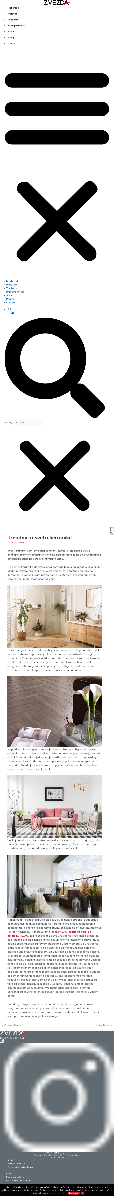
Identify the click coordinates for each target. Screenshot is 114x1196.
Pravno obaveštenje (16, 1164)
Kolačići (11, 1160)
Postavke (61, 1193)
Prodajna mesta (16, 25)
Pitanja (11, 37)
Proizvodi (12, 13)
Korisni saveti (15, 542)
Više (54, 1193)
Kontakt (11, 43)
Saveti (11, 31)
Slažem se (73, 1193)
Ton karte (12, 19)
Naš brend (13, 7)
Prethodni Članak (11, 1025)
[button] (57, 164)
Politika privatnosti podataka (20, 1167)
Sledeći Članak (104, 1025)
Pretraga (9, 422)
